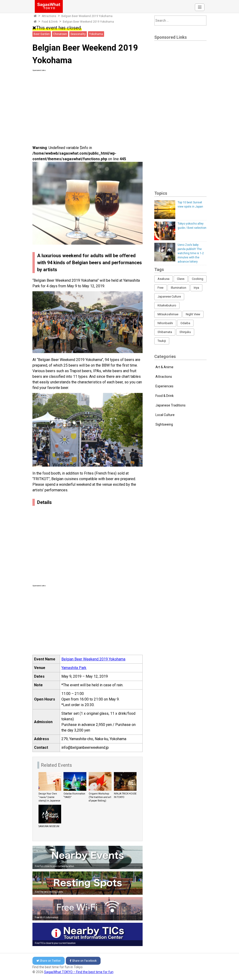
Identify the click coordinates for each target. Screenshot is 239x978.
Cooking (197, 279)
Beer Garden (42, 34)
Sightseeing (164, 424)
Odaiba (185, 323)
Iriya (196, 287)
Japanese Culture (169, 296)
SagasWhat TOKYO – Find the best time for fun (78, 972)
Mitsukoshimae (168, 314)
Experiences (164, 386)
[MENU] (199, 7)
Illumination (178, 287)
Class (180, 279)
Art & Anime (164, 367)
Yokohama (96, 34)
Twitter (50, 960)
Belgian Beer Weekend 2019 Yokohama (93, 659)
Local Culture (165, 415)
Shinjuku (185, 332)
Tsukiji (162, 341)
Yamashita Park (73, 668)
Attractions (49, 16)
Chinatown (60, 34)
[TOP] (35, 16)
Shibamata (165, 332)
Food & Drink (50, 21)
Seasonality (78, 34)
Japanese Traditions (170, 405)
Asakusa (163, 279)
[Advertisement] (87, 104)
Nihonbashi (165, 323)
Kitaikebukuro (167, 305)
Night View (193, 314)
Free (160, 287)
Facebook (84, 960)
